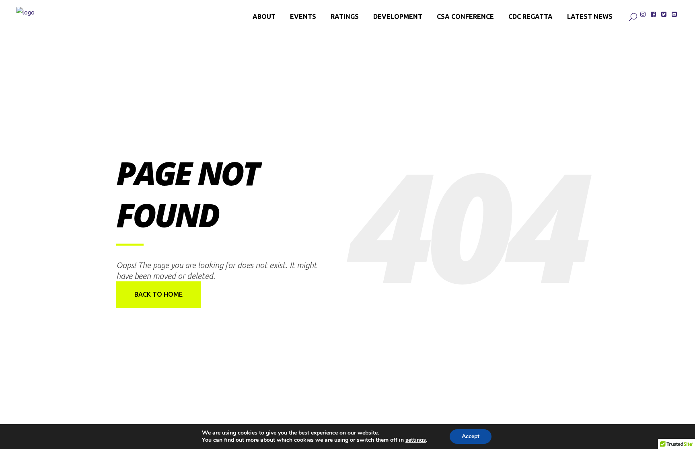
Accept (470, 436)
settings (415, 440)
